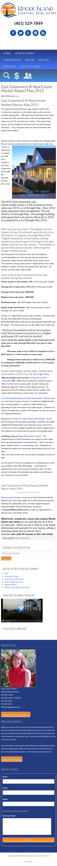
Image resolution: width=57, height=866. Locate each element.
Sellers (44, 59)
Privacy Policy (45, 856)
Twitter (21, 33)
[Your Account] (28, 76)
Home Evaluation (11, 759)
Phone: (5, 799)
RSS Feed (43, 33)
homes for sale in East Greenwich (28, 419)
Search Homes (24, 53)
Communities (12, 59)
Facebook (13, 33)
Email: (6, 788)
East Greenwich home (29, 436)
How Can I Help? (10, 816)
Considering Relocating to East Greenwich (21, 398)
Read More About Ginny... (15, 714)
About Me (9, 66)
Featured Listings (11, 576)
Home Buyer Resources (14, 579)
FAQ (6, 573)
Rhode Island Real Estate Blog (17, 587)
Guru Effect (28, 862)
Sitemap (36, 856)
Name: (6, 777)
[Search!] (6, 76)
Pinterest (36, 33)
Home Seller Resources (14, 582)
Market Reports (22, 538)
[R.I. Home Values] (16, 76)
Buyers (30, 59)
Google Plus (28, 33)
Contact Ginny (30, 66)
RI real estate (7, 144)
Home (7, 53)
